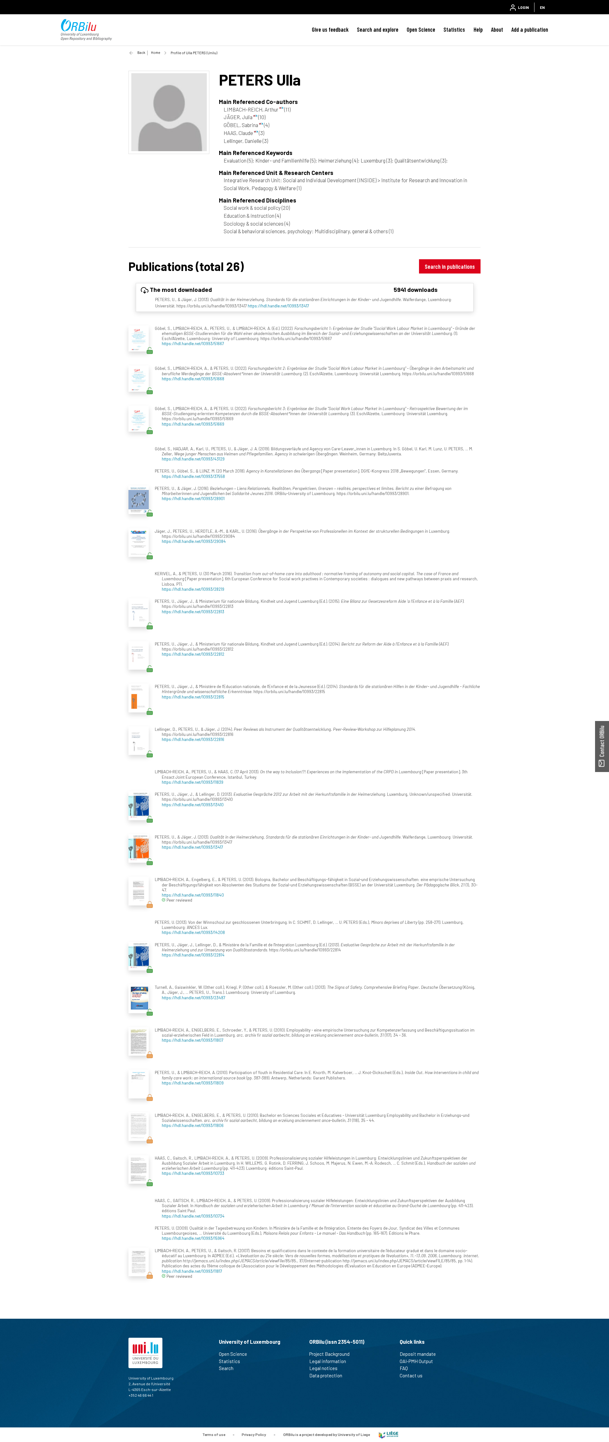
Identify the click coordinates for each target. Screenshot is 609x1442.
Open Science (421, 29)
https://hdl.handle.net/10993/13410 (193, 804)
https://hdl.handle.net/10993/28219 (193, 589)
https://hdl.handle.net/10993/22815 (193, 696)
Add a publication (529, 29)
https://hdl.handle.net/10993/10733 (193, 1173)
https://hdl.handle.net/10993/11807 (192, 1040)
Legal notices (323, 1368)
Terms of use (213, 1434)
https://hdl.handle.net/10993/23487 (193, 997)
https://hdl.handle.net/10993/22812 (193, 654)
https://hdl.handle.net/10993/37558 (193, 476)
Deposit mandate (418, 1354)
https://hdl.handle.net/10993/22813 (193, 611)
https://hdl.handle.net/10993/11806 (193, 1125)
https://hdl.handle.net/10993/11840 (193, 895)
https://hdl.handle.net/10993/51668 (193, 378)
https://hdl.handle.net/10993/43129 (193, 458)
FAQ (404, 1368)
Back (141, 52)
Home (155, 52)
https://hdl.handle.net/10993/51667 (193, 343)
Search (226, 1368)
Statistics (454, 29)
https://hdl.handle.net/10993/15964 (193, 1238)
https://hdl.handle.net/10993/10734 (193, 1216)
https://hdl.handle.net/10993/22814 (193, 954)
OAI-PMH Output (416, 1361)
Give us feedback (330, 29)
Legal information (327, 1361)
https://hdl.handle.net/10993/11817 (192, 1271)
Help (478, 29)
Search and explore (377, 29)
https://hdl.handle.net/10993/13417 (278, 305)
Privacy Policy (254, 1434)
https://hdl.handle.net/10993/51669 (193, 424)
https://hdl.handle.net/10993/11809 (193, 1082)
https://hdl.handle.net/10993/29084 (194, 541)
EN (542, 7)
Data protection (325, 1375)
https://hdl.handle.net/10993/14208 (193, 932)
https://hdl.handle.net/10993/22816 (193, 739)
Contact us (411, 1375)
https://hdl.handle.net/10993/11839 (192, 782)
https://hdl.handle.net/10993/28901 (193, 498)
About (497, 29)
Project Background (329, 1354)
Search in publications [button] (450, 266)
